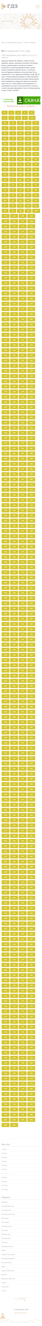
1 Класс (4, 1149)
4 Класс (4, 1161)
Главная (4, 21)
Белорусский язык (8, 1214)
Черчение (5, 1287)
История (5, 1230)
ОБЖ (4, 1250)
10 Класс (5, 1185)
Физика (4, 1274)
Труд (3, 1266)
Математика (6, 1238)
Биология (5, 1218)
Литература (6, 1234)
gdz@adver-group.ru (21, 1313)
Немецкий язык (7, 1246)
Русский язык (6, 1262)
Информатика (7, 1226)
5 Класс (4, 1165)
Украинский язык (8, 1270)
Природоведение (8, 1258)
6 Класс (4, 1169)
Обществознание (8, 1254)
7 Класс (10, 21)
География (5, 1222)
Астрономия (6, 1210)
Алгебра (4, 1202)
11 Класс (5, 1189)
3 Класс (4, 1157)
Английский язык (8, 1206)
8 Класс (4, 1177)
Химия (4, 1283)
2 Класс (4, 1153)
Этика (4, 1291)
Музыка (4, 1242)
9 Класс (4, 1181)
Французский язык (8, 1279)
